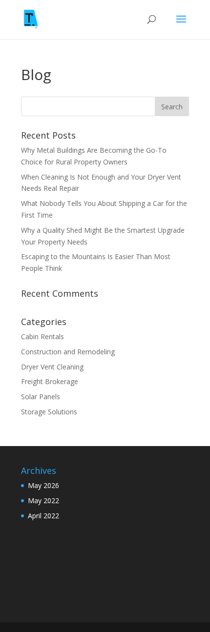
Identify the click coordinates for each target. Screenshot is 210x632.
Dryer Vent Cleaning (52, 366)
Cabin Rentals (42, 336)
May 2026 (43, 485)
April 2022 (43, 515)
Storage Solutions (49, 411)
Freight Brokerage (49, 381)
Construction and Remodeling (68, 351)
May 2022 (43, 500)
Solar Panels (40, 396)
